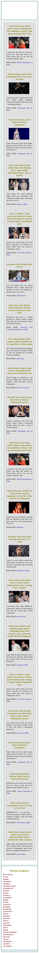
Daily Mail (19, 527)
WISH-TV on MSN (22, 388)
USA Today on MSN (23, 822)
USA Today (20, 358)
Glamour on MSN (22, 733)
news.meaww (21, 616)
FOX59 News (21, 296)
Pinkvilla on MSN (22, 665)
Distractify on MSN (22, 570)
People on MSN (21, 204)
